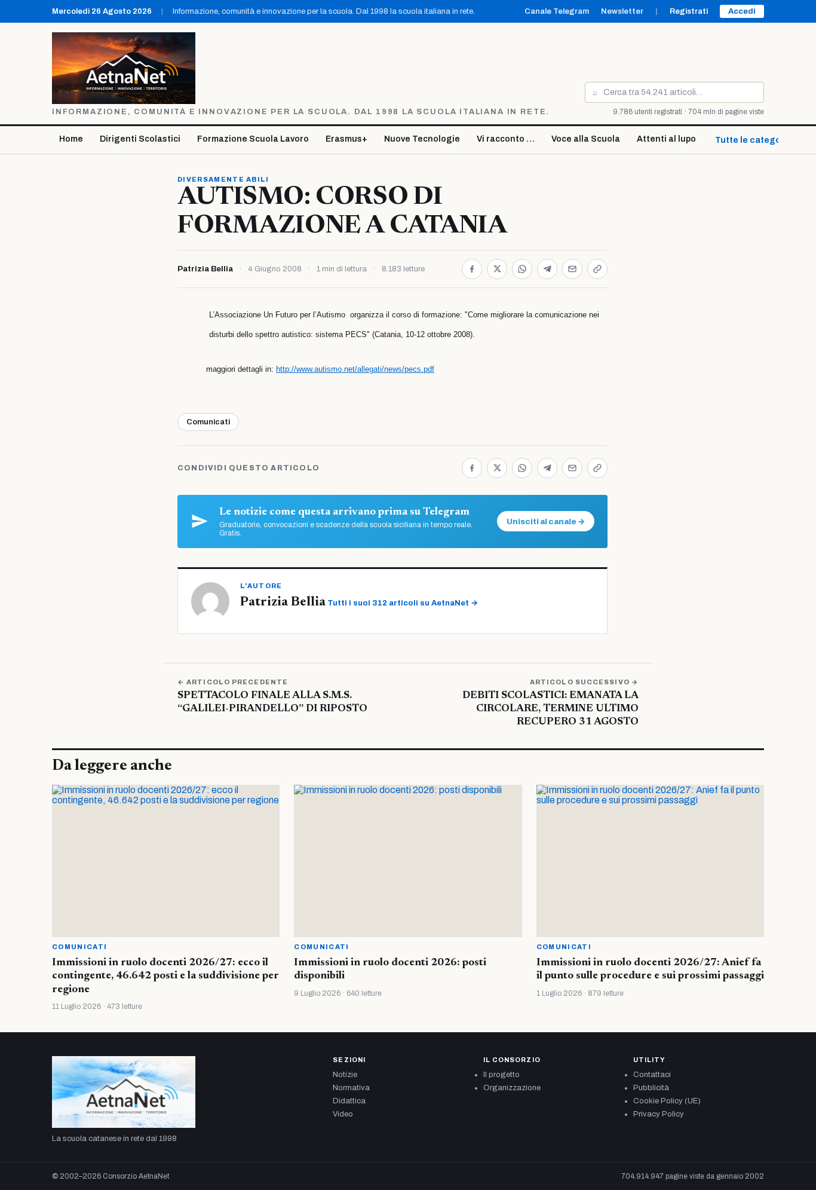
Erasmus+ (346, 138)
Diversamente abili (223, 179)
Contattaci (652, 1074)
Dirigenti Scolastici (140, 138)
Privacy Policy (658, 1114)
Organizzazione (512, 1088)
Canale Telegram (556, 11)
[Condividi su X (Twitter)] (497, 269)
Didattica (349, 1101)
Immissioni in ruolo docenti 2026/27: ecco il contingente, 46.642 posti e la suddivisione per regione (165, 976)
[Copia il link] (597, 269)
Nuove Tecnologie (422, 138)
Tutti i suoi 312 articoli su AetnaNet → (402, 603)
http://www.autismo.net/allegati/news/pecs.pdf (355, 369)
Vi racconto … (506, 138)
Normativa (351, 1088)
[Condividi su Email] (572, 269)
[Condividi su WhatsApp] (522, 269)
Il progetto (501, 1074)
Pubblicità (651, 1088)
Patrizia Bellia (205, 269)
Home (71, 138)
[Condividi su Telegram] (547, 269)
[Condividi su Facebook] (472, 269)
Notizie (345, 1074)
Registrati (689, 11)
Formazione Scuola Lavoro (253, 138)
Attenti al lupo (666, 138)
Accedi (742, 11)
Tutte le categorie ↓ (757, 140)
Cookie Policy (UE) (667, 1101)
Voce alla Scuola (585, 138)
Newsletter (622, 11)
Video (343, 1114)
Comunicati (208, 422)
